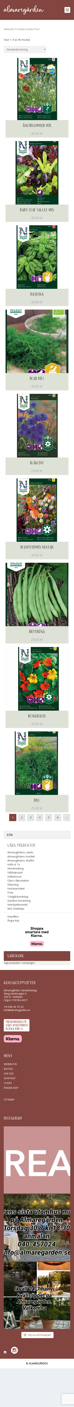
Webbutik (8, 29)
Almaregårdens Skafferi (20, 860)
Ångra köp (13, 920)
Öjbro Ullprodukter (18, 880)
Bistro (8, 1068)
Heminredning (15, 868)
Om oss (9, 1073)
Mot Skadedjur (15, 908)
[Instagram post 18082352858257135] (37, 1227)
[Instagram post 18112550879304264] (37, 1295)
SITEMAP (9, 1099)
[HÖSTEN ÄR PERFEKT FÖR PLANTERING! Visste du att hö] (37, 1159)
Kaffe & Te (13, 864)
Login (8, 1083)
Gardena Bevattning (19, 900)
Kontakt (10, 1078)
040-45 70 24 (15, 1006)
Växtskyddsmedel (17, 904)
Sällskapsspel (15, 872)
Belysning (12, 884)
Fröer (10, 892)
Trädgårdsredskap (17, 896)
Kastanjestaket (16, 888)
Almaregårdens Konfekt (21, 856)
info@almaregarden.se (17, 1010)
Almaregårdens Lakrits (20, 852)
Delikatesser (14, 876)
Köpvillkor (13, 916)
